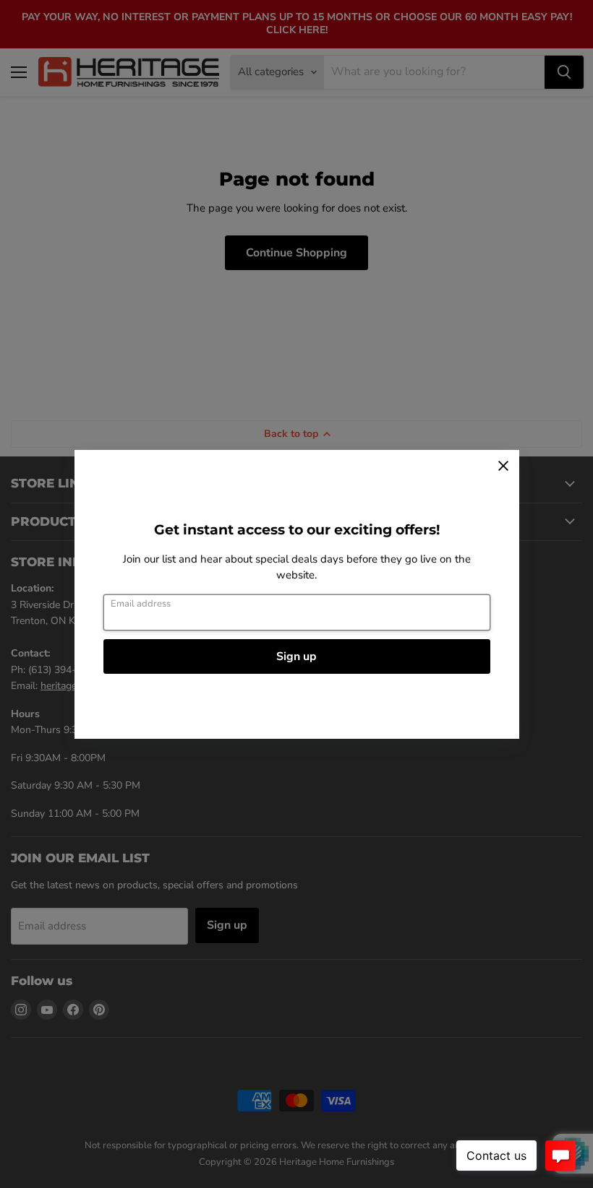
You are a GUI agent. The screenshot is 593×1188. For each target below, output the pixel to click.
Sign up (296, 656)
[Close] (503, 466)
